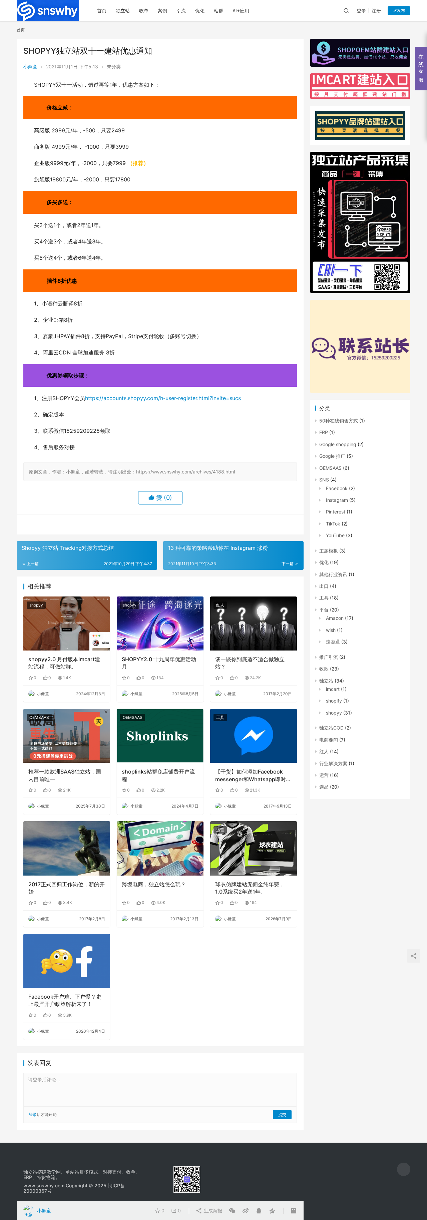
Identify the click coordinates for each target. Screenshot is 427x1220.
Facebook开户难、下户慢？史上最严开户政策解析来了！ (64, 1000)
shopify (334, 701)
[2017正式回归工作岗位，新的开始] (66, 848)
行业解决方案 (333, 763)
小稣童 (30, 66)
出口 (324, 586)
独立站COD (331, 728)
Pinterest (335, 511)
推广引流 (328, 657)
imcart (333, 689)
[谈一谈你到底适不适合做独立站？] (253, 623)
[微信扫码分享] (232, 1211)
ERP (323, 432)
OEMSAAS (39, 717)
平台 (324, 610)
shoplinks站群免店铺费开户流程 (158, 775)
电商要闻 (328, 740)
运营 (220, 829)
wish (331, 630)
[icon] (403, 1169)
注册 (376, 10)
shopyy (36, 604)
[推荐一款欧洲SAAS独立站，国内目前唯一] (66, 736)
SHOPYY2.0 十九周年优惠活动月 (159, 663)
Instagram (337, 500)
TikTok (333, 523)
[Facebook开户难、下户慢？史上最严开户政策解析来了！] (66, 961)
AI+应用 (241, 10)
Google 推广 (332, 456)
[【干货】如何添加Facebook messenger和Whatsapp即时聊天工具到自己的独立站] (253, 736)
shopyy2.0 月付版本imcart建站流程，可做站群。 (64, 663)
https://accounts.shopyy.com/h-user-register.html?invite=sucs (163, 398)
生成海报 (212, 1210)
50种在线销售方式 (338, 420)
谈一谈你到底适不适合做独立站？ (250, 663)
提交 (282, 1114)
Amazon (335, 618)
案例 (162, 10)
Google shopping (337, 444)
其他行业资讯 (333, 574)
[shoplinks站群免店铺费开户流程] (160, 736)
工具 (220, 717)
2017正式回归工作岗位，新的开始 (66, 888)
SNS (324, 479)
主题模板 (328, 550)
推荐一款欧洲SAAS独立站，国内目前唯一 (64, 775)
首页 (101, 10)
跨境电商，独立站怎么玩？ (154, 884)
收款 (324, 669)
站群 (218, 10)
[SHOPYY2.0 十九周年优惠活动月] (160, 623)
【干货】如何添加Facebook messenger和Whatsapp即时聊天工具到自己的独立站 (253, 775)
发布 (401, 10)
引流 (181, 10)
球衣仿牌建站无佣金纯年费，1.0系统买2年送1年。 (250, 888)
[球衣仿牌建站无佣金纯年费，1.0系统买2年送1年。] (253, 848)
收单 (143, 10)
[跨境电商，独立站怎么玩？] (160, 848)
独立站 (123, 10)
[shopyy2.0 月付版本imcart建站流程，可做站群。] (66, 623)
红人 (220, 604)
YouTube (335, 535)
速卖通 (333, 642)
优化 (199, 10)
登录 (361, 10)
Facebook (337, 488)
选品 (324, 787)
